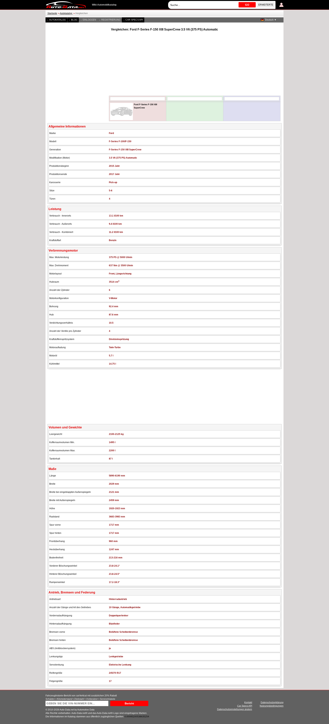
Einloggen (89, 19)
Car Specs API (134, 19)
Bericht (129, 703)
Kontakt (248, 702)
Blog (74, 19)
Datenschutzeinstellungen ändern (234, 709)
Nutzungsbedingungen (271, 706)
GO (247, 4)
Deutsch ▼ (270, 19)
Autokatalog (66, 13)
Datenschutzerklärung (272, 702)
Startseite (52, 13)
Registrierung (110, 19)
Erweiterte (265, 4)
